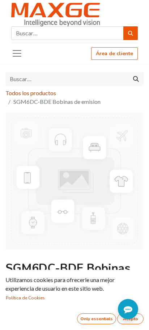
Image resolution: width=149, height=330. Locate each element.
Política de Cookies (25, 298)
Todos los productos (30, 92)
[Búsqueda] (130, 33)
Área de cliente (114, 53)
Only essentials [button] (96, 319)
